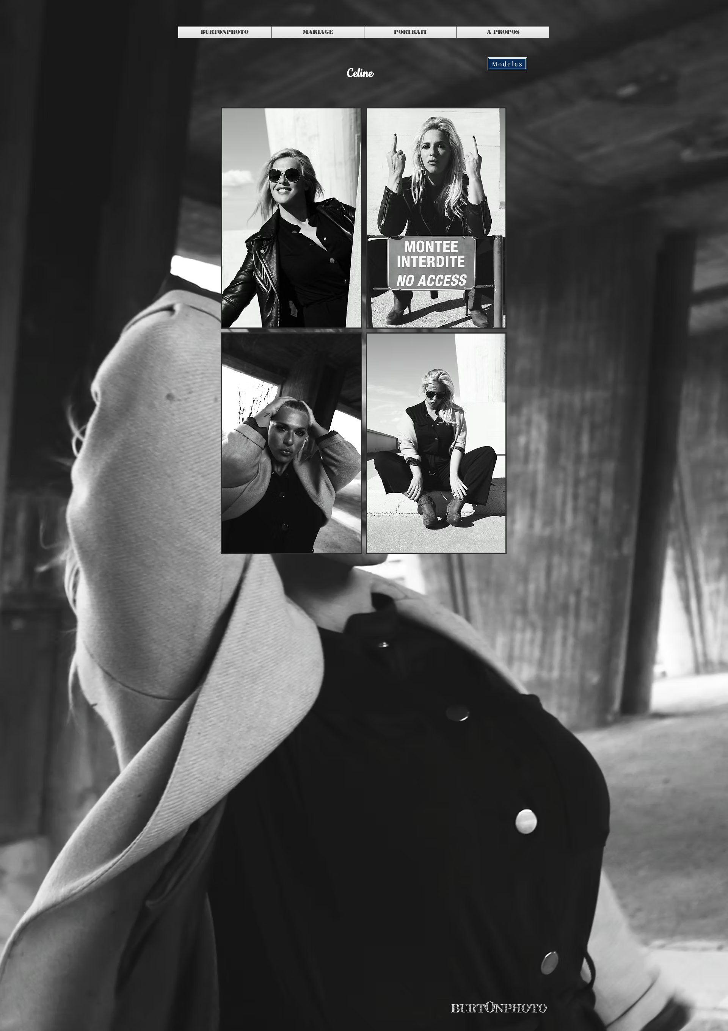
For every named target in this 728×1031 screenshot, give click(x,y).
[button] (291, 218)
